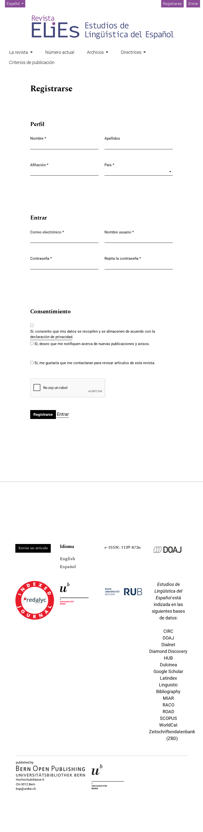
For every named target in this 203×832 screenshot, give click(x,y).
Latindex (168, 678)
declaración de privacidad (51, 337)
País (109, 164)
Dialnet (168, 644)
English (67, 558)
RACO (168, 704)
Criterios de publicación (31, 62)
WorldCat (168, 725)
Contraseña (41, 258)
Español (68, 566)
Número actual (59, 52)
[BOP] (50, 771)
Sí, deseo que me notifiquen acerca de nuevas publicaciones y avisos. (92, 344)
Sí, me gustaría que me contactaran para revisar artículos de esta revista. (94, 363)
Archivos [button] (96, 52)
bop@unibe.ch (26, 789)
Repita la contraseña (122, 258)
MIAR (168, 698)
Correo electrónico (47, 232)
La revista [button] (19, 52)
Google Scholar (168, 671)
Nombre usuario (119, 232)
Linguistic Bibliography (168, 688)
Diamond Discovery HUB (168, 655)
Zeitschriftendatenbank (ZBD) (172, 735)
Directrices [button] (131, 52)
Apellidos (112, 138)
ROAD (168, 711)
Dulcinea (168, 664)
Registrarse (172, 3)
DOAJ (168, 637)
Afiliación (39, 164)
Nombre (38, 138)
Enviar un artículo (33, 548)
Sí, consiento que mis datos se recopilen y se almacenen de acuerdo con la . (92, 334)
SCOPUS (168, 718)
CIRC (168, 631)
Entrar (193, 3)
